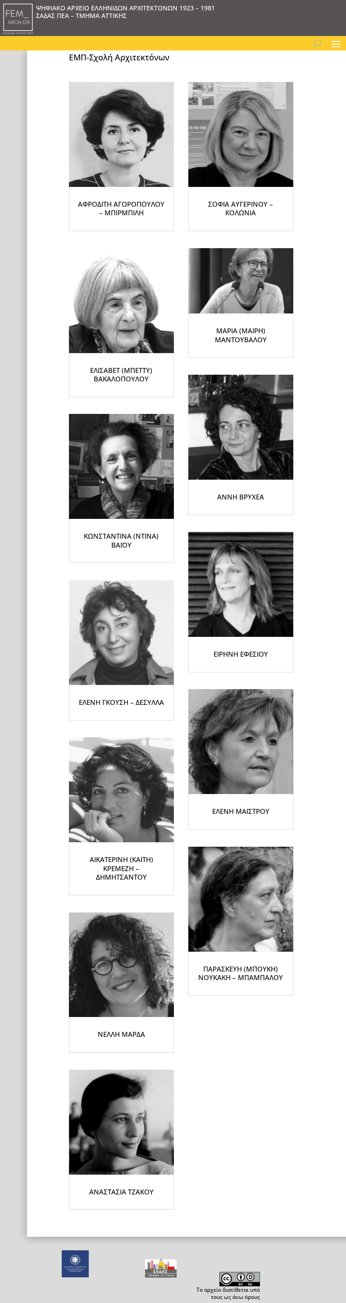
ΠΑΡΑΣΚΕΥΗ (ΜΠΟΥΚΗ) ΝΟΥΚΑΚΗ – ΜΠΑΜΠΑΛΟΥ (240, 973)
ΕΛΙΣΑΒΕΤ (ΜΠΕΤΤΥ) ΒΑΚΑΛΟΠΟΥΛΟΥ (121, 375)
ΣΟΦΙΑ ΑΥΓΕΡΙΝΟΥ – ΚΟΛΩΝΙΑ (240, 209)
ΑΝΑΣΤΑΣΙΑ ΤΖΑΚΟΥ (121, 1191)
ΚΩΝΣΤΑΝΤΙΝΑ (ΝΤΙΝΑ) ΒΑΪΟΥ (121, 540)
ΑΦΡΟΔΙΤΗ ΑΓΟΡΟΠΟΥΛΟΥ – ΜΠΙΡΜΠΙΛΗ (121, 209)
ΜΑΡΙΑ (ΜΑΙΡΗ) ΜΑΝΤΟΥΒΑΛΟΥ (241, 335)
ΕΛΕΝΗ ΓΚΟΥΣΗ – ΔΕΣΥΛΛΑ (121, 702)
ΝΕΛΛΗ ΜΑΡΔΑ (121, 1034)
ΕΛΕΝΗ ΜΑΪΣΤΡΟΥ (240, 811)
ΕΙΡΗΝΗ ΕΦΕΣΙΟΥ (241, 653)
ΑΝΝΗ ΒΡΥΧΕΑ (240, 496)
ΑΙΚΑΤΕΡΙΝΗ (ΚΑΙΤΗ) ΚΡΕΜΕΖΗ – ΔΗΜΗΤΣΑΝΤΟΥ (121, 868)
